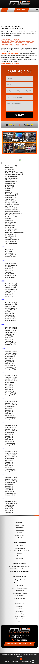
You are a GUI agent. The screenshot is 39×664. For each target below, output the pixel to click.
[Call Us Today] (4, 10)
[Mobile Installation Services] (20, 633)
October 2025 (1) (10, 263)
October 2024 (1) (10, 287)
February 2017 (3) (10, 443)
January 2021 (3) (10, 345)
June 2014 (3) (9, 509)
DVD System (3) (9, 231)
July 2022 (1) (9, 312)
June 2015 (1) (9, 486)
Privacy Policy (17, 661)
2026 (3, 247)
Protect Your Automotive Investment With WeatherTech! (17, 42)
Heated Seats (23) (10, 197)
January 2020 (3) (10, 369)
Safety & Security (19, 580)
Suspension (19, 558)
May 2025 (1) (9, 270)
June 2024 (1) (9, 295)
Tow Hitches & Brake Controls (19, 551)
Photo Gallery (19, 614)
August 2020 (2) (10, 356)
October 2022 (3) (10, 306)
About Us (19, 606)
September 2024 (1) (11, 289)
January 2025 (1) (10, 277)
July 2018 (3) (9, 408)
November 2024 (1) (11, 286)
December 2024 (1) (11, 284)
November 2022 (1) (11, 305)
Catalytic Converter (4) (12, 240)
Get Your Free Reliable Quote (19, 644)
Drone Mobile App (19, 598)
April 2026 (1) (9, 251)
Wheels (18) (8, 192)
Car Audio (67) (9, 169)
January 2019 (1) (10, 395)
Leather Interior (20, 535)
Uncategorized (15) (11, 166)
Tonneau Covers (19, 548)
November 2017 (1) (10, 427)
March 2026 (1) (9, 253)
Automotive (19, 522)
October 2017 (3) (10, 429)
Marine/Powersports (19, 563)
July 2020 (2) (9, 358)
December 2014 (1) (10, 502)
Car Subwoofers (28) (11, 178)
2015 (2, 474)
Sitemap (7, 661)
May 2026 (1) (9, 250)
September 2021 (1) (11, 332)
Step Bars (19, 546)
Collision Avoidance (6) (12, 204)
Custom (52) (8, 189)
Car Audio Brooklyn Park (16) (14, 175)
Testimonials (19, 611)
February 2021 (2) (10, 343)
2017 (2, 422)
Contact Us (19, 619)
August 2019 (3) (10, 382)
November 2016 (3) (11, 453)
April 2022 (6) (9, 315)
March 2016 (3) (9, 467)
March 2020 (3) (10, 365)
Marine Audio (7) (10, 168)
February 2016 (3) (10, 469)
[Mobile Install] (20, 7)
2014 (2, 499)
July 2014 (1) (8, 507)
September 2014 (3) (11, 503)
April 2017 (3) (9, 440)
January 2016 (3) (10, 471)
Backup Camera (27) (11, 182)
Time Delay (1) (9, 185)
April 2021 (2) (9, 341)
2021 (2, 324)
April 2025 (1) (9, 272)
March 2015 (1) (9, 491)
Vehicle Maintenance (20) (13, 211)
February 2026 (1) (10, 255)
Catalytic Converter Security (20, 588)
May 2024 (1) (9, 296)
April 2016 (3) (9, 465)
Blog (19, 621)
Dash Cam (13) (9, 215)
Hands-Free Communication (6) (14, 233)
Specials (19, 609)
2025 (3, 260)
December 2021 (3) (11, 327)
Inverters (19, 533)
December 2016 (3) (11, 451)
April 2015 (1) (9, 490)
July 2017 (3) (9, 434)
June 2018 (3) (9, 410)
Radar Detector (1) (10, 225)
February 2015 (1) (10, 493)
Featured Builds (20, 616)
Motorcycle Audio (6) (11, 243)
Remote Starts (19, 596)
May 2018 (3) (9, 412)
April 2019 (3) (9, 389)
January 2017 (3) (10, 445)
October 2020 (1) (10, 355)
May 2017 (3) (9, 438)
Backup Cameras (19, 583)
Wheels (19, 553)
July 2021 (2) (9, 336)
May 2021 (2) (9, 339)
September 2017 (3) (11, 431)
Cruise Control (19, 591)
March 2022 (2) (10, 317)
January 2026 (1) (10, 257)
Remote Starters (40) (11, 194)
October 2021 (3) (10, 331)
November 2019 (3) (11, 377)
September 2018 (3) (11, 405)
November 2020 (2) (11, 353)
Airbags (19, 556)
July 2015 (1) (8, 484)
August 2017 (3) (10, 433)
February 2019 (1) (10, 393)
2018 (2, 398)
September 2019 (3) (11, 381)
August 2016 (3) (10, 458)
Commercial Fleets (19, 576)
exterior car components (10, 54)
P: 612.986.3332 (21, 640)
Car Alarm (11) (9, 227)
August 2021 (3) (10, 334)
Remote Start (19, 525)
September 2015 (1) (11, 481)
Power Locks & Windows (19, 593)
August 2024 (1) (10, 291)
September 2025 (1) (11, 265)
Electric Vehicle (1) (10, 241)
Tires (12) (8, 224)
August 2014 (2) (10, 505)
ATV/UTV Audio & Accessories (19, 569)
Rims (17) (7, 190)
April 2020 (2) (9, 364)
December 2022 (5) (11, 303)
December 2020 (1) (11, 351)
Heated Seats (19, 530)
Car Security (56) (10, 171)
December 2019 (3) (11, 375)
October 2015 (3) (10, 479)
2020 (3, 348)
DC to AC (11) (9, 220)
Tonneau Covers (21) (11, 210)
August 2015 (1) (10, 483)
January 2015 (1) (10, 495)
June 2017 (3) (9, 436)
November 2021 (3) (11, 329)
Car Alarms (19, 585)
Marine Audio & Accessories (19, 571)
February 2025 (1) (10, 276)
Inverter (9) (8, 218)
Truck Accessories (19, 542)
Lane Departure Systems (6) (13, 213)
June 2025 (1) (9, 269)
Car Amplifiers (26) (11, 176)
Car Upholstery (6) (10, 234)
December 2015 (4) (11, 477)
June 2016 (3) (9, 462)
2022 (3, 300)
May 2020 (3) (9, 362)
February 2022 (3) (10, 319)
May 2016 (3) (9, 464)
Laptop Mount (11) (10, 222)
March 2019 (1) (9, 391)
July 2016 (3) (9, 460)
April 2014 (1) (9, 512)
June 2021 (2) (9, 338)
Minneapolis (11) (10, 183)
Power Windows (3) (11, 229)
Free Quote (22, 9)
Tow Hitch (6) (9, 206)
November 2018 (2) (11, 401)
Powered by (27, 661)
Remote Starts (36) (10, 196)
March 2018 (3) (9, 415)
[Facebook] (21, 658)
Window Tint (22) (10, 201)
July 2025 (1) (9, 267)
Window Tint (20, 538)
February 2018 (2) (10, 417)
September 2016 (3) (11, 457)
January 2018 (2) (10, 419)
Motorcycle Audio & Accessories (19, 566)
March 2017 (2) (9, 441)
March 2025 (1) (9, 274)
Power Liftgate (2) (10, 236)
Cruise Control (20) (11, 208)
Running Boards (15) (11, 203)
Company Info (19, 603)
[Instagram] (18, 658)
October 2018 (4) (10, 403)
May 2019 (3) (9, 388)
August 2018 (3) (10, 407)
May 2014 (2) (9, 510)
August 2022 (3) (10, 310)
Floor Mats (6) (9, 199)
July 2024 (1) (9, 293)
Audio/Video (19, 528)
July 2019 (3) (9, 384)
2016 (2, 448)
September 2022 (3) (11, 308)
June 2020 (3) (9, 360)
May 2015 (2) (9, 488)
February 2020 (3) (10, 367)
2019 (2, 372)
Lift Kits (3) (8, 238)
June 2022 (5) (9, 313)
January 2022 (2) (10, 320)
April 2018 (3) (9, 414)
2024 (3, 281)
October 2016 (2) (10, 455)
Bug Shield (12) (9, 187)
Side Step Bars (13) (11, 217)
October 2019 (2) (10, 379)
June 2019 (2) (9, 386)
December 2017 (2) (11, 426)
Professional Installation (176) (14, 173)
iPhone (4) (8, 180)
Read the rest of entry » (10, 64)
